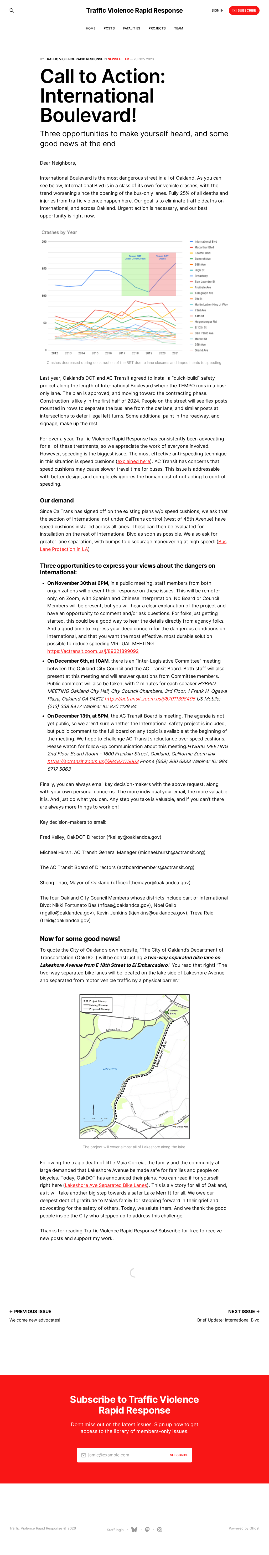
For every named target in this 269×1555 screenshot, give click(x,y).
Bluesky (134, 1530)
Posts (109, 28)
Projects (157, 28)
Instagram (159, 1530)
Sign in (218, 10)
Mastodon (147, 1530)
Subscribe (247, 10)
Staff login (115, 1530)
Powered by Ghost (244, 1528)
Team (178, 28)
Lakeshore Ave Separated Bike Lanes (106, 1185)
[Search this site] (12, 10)
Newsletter (118, 59)
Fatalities (131, 28)
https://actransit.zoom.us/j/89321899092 (93, 651)
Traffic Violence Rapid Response (134, 10)
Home (90, 28)
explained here (133, 461)
